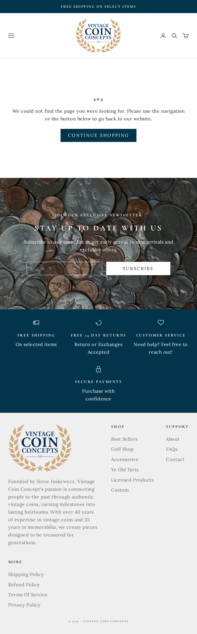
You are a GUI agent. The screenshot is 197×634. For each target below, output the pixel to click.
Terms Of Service (28, 595)
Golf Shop (122, 449)
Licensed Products (132, 480)
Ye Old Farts (125, 470)
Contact (175, 459)
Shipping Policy (26, 574)
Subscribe (138, 268)
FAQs (171, 449)
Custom (120, 490)
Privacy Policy (24, 605)
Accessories (124, 459)
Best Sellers (124, 439)
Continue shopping (98, 135)
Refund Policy (24, 585)
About (173, 439)
